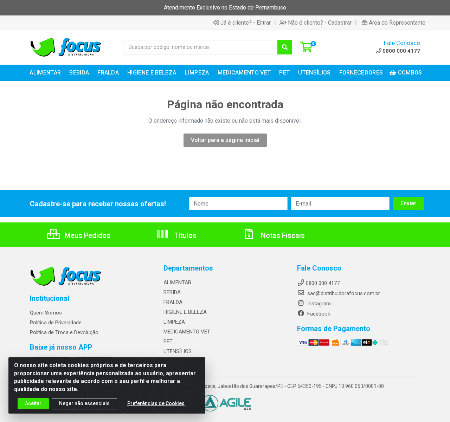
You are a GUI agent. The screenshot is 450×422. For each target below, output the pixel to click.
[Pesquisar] (284, 47)
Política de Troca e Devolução (64, 332)
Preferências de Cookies (156, 403)
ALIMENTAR (177, 282)
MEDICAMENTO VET (186, 332)
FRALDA (172, 302)
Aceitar (33, 403)
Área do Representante (397, 22)
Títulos (184, 235)
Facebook (318, 314)
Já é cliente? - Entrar (245, 22)
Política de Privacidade (56, 322)
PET (168, 341)
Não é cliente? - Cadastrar (320, 22)
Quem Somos (46, 313)
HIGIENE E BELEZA (185, 312)
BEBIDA (172, 292)
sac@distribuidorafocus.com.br (343, 293)
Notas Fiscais (282, 235)
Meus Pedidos (86, 235)
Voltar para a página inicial (225, 140)
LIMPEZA (174, 322)
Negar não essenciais (84, 403)
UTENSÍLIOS (177, 351)
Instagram (318, 303)
